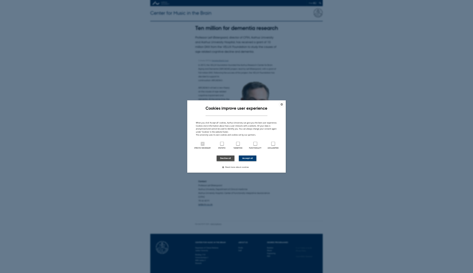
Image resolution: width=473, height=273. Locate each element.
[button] (236, 167)
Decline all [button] (225, 158)
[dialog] (236, 136)
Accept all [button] (247, 158)
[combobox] (281, 104)
